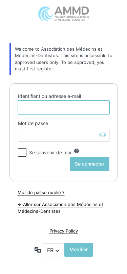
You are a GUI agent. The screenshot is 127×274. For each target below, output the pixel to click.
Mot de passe (33, 123)
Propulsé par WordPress (64, 20)
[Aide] (76, 151)
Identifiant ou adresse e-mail (49, 96)
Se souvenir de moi (50, 152)
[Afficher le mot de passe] (102, 134)
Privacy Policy (63, 231)
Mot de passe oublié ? (41, 192)
